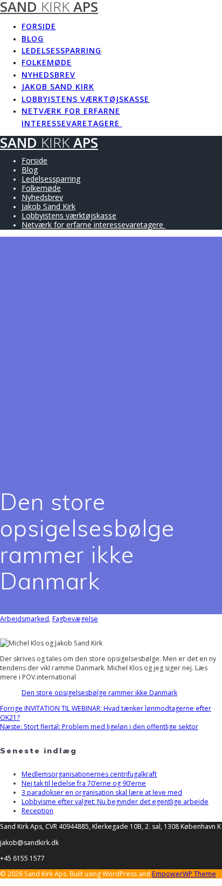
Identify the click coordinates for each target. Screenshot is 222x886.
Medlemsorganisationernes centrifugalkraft (89, 774)
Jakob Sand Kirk (58, 86)
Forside (39, 26)
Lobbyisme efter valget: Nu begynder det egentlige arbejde (115, 801)
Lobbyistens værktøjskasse (85, 99)
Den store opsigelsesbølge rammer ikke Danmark (99, 692)
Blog (33, 38)
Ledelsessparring (61, 50)
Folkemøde (47, 62)
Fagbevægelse (75, 618)
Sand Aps (49, 142)
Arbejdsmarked (24, 618)
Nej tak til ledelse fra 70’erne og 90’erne (84, 783)
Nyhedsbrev (48, 75)
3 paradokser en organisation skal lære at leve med (102, 792)
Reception (37, 810)
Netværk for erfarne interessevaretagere (72, 117)
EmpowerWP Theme (184, 873)
